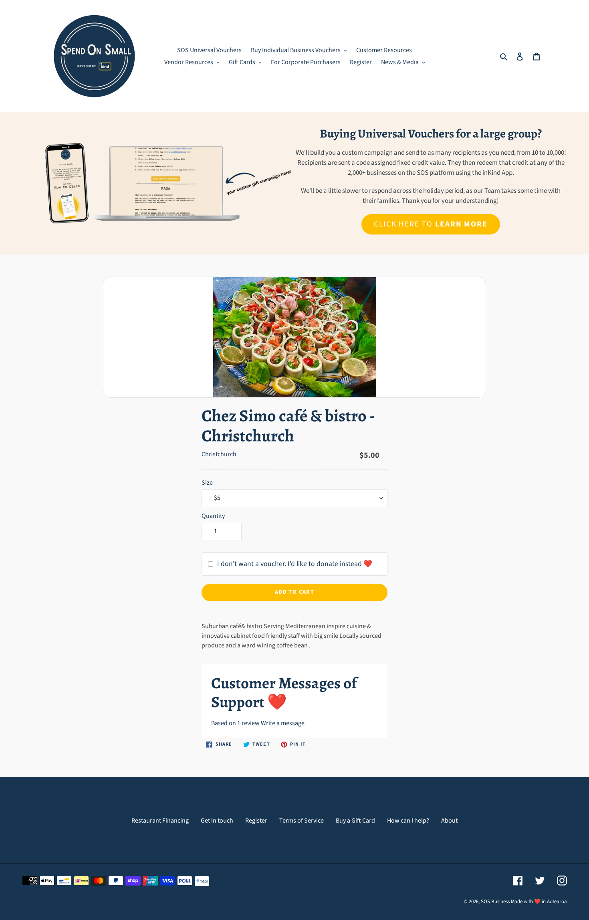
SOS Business (495, 901)
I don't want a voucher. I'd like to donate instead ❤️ (294, 564)
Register (256, 820)
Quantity (213, 516)
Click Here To (431, 224)
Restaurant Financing (160, 820)
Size (207, 482)
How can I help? (408, 820)
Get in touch (217, 820)
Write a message (283, 723)
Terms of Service (301, 820)
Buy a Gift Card (355, 820)
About (449, 820)
